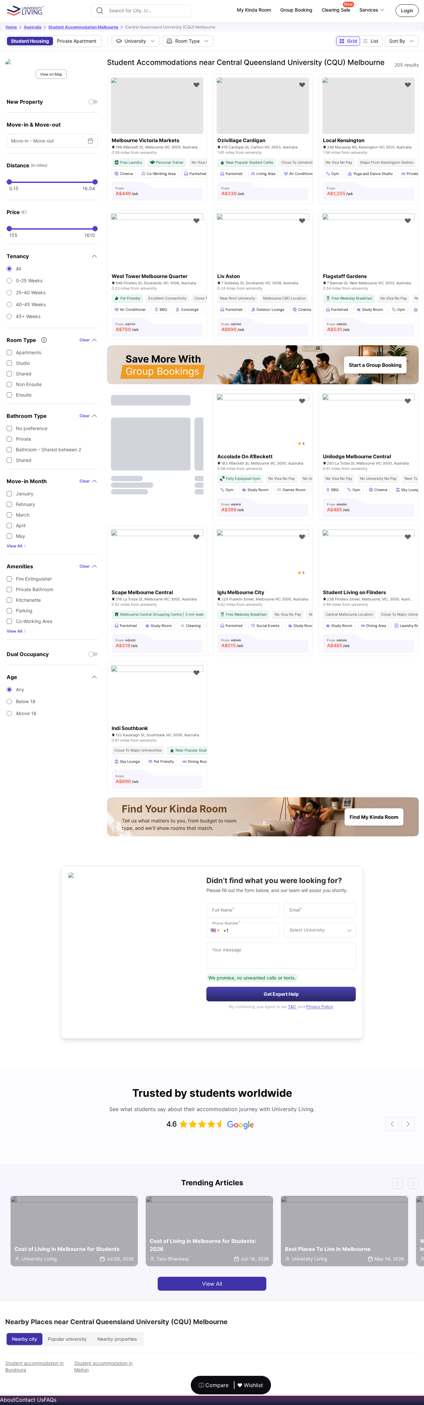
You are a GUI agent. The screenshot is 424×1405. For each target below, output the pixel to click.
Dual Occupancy (28, 654)
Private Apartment (76, 41)
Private (23, 439)
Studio (23, 363)
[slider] (9, 182)
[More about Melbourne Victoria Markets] (157, 106)
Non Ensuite (29, 384)
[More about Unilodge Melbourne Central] (368, 424)
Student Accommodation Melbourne (83, 27)
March (22, 515)
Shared (23, 373)
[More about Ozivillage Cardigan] (263, 106)
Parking (24, 610)
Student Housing (30, 41)
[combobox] (141, 11)
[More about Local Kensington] (368, 106)
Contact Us (29, 1399)
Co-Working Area (34, 621)
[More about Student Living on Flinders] (368, 560)
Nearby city (24, 1339)
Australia (32, 27)
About (7, 1399)
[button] (215, 930)
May (20, 536)
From (127, 191)
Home (11, 27)
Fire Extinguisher (34, 579)
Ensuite (23, 395)
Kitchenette (28, 600)
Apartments (28, 352)
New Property (25, 101)
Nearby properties (117, 1339)
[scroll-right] (408, 1124)
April (21, 525)
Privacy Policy (319, 1006)
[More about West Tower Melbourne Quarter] (157, 244)
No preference (31, 428)
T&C (292, 1006)
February (25, 504)
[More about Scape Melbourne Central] (157, 560)
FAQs (50, 1399)
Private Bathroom (34, 589)
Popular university (67, 1339)
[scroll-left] (392, 1124)
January (24, 493)
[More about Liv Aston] (263, 244)
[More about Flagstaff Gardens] (368, 244)
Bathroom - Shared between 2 (48, 449)
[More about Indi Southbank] (157, 696)
